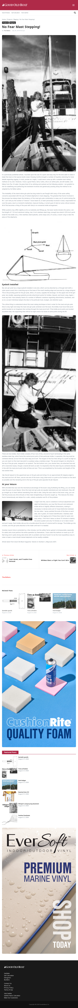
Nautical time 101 (23, 792)
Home (4, 19)
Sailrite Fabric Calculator (12, 995)
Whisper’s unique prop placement (28, 804)
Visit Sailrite (24, 13)
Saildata (7, 973)
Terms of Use (8, 990)
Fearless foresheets (24, 815)
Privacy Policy (8, 988)
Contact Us (7, 983)
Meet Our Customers (11, 998)
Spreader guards (7, 610)
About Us (7, 985)
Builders (7, 980)
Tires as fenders (32, 610)
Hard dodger (57, 610)
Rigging (16, 19)
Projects (9, 19)
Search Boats (6, 13)
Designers (7, 978)
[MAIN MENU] (74, 5)
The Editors (7, 30)
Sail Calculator (15, 13)
